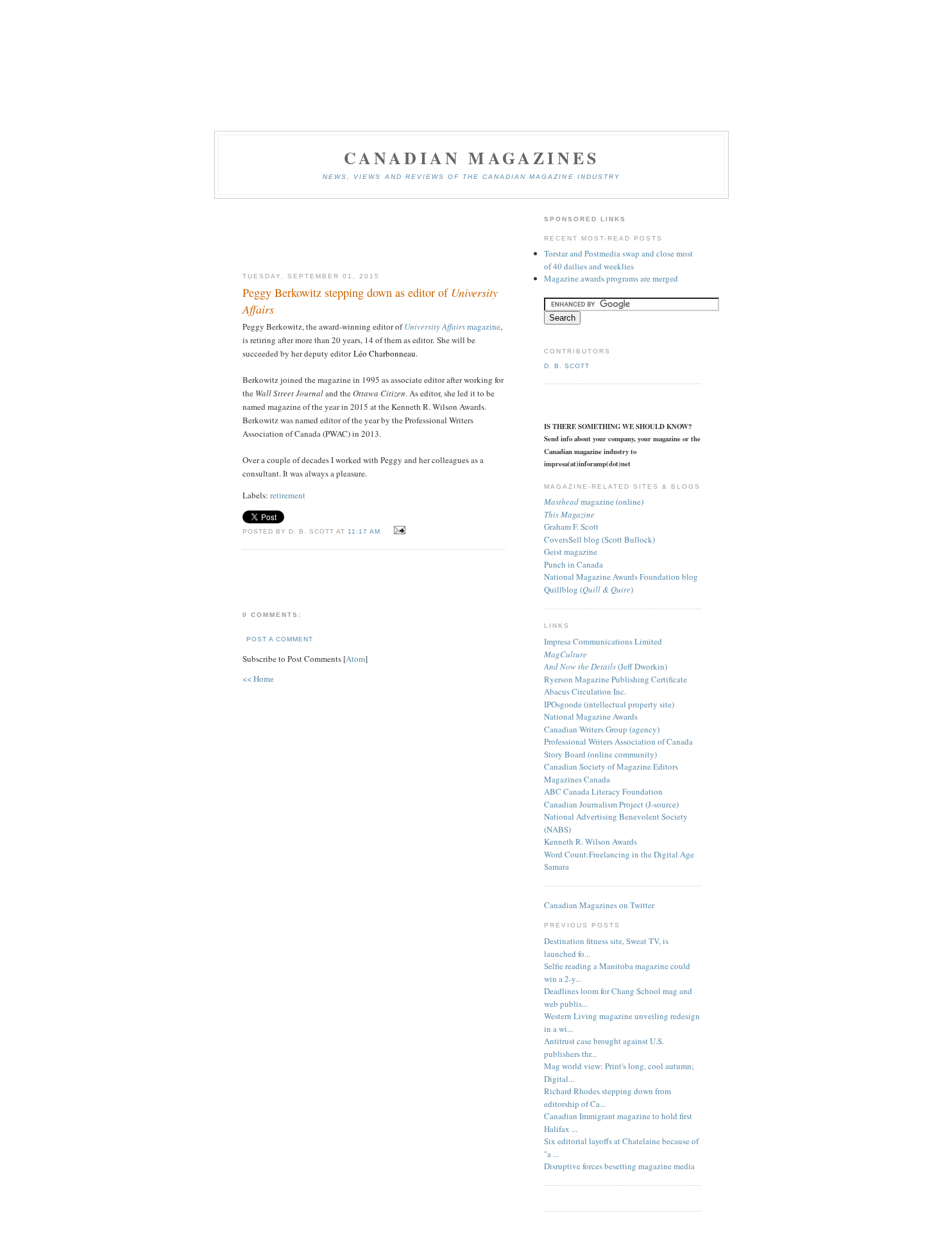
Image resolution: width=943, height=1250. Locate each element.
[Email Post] (397, 530)
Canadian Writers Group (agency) (601, 729)
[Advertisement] (374, 236)
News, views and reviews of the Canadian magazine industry (471, 176)
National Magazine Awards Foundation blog (621, 576)
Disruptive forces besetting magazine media (619, 1166)
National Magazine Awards (591, 716)
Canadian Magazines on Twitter (599, 905)
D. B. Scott (567, 365)
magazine (452, 326)
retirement (287, 495)
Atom (355, 658)
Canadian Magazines (472, 158)
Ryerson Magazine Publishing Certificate (615, 679)
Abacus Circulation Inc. (585, 691)
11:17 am (365, 531)
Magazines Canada (577, 779)
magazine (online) (593, 501)
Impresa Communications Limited (603, 641)
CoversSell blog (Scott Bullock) (599, 539)
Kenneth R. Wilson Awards (590, 841)
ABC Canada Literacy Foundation (603, 791)
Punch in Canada (573, 564)
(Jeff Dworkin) (605, 666)
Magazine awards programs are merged (611, 278)
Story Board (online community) (600, 754)
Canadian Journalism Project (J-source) (611, 804)
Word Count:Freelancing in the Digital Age (619, 854)
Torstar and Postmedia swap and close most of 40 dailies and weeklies (618, 260)
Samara (556, 866)
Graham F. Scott (571, 526)
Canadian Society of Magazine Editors (611, 766)
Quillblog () (588, 589)
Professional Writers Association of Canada (618, 741)
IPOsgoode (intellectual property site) (609, 704)
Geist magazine (570, 551)
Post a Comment (279, 639)
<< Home (258, 678)
